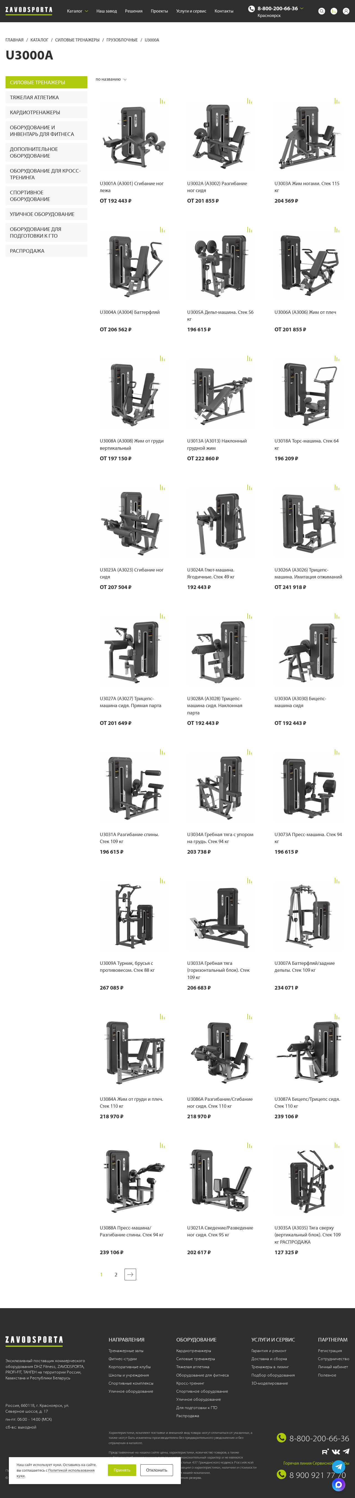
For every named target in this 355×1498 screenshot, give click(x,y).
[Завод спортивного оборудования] (29, 11)
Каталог (74, 11)
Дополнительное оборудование (34, 152)
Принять (122, 1470)
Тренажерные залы (126, 1350)
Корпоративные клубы (130, 1367)
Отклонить (156, 1470)
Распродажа (27, 250)
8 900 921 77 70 (318, 1474)
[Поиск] (321, 11)
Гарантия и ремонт (269, 1350)
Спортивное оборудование (30, 195)
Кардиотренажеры (35, 112)
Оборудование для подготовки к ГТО (35, 232)
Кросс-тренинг (190, 1383)
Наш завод (107, 11)
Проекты (159, 11)
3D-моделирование (270, 1383)
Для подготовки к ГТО (196, 1407)
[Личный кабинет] (346, 11)
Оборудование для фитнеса (202, 1375)
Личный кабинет (333, 1367)
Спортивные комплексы (131, 1383)
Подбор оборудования (273, 1375)
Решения (134, 11)
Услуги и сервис (191, 11)
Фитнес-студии (123, 1359)
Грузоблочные (122, 40)
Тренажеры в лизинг (270, 1367)
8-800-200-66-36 (278, 8)
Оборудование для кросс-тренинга (45, 174)
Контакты (224, 11)
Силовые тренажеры (77, 40)
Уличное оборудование (42, 214)
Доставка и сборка (269, 1359)
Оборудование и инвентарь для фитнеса (42, 130)
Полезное (327, 1375)
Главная (15, 40)
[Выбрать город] (301, 8)
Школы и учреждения (129, 1375)
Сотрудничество (333, 1359)
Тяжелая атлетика (34, 97)
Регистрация (330, 1350)
